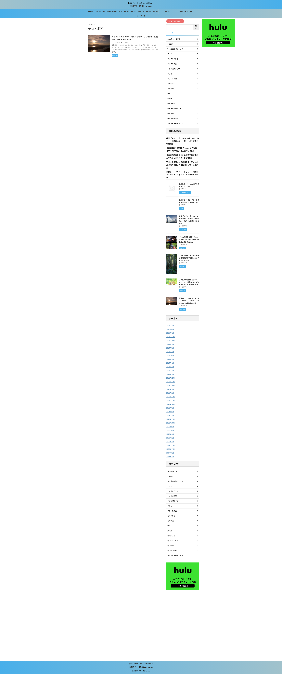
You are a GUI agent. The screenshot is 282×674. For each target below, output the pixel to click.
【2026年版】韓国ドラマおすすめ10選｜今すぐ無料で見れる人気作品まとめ (189, 239)
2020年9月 (170, 426)
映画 (169, 526)
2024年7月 (170, 352)
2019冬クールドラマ (174, 471)
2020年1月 (170, 441)
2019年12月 (170, 445)
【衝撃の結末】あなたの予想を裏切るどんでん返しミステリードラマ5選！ (189, 258)
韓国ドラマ (171, 536)
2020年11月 (170, 419)
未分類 (169, 531)
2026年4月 (170, 329)
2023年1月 (170, 393)
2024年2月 (170, 370)
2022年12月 (170, 397)
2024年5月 (170, 359)
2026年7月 (170, 325)
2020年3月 (170, 434)
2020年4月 (170, 430)
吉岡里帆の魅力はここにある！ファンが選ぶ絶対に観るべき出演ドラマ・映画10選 (182, 165)
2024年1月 (170, 374)
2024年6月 (170, 355)
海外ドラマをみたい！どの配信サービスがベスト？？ (132, 12)
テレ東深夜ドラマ (173, 501)
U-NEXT (170, 476)
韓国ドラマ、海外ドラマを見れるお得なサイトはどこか (189, 201)
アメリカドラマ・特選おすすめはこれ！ (149, 12)
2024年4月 (170, 363)
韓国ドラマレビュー (174, 541)
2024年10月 (170, 340)
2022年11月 (170, 400)
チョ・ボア (126, 42)
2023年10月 (170, 385)
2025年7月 (170, 333)
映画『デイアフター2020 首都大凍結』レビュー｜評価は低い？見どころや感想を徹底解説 (182, 141)
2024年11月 (170, 337)
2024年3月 (170, 367)
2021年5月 (170, 412)
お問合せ (167, 11)
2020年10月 (170, 423)
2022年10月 (170, 404)
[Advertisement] (182, 624)
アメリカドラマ (172, 491)
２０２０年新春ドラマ (175, 555)
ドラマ (169, 506)
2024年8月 (170, 348)
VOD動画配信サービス (175, 481)
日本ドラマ (171, 516)
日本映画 (170, 521)
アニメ (169, 486)
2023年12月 (170, 378)
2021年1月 (170, 415)
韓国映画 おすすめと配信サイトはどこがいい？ (189, 185)
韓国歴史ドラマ (172, 550)
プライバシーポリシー (185, 11)
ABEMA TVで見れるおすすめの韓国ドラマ (97, 12)
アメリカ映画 (172, 496)
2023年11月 (170, 382)
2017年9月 (170, 453)
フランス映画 (172, 511)
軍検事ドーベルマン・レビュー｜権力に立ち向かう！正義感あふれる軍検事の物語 (182, 174)
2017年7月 (170, 456)
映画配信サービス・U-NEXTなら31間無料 (114, 12)
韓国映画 (170, 546)
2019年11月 (170, 449)
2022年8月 (170, 408)
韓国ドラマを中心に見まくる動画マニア (141, 664)
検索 (196, 27)
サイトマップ (141, 16)
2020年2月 (170, 438)
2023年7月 (170, 389)
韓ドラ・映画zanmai (141, 6)
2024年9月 (170, 344)
